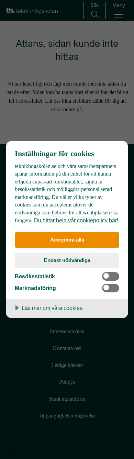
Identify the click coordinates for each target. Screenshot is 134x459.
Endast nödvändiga (67, 260)
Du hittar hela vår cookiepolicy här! (76, 220)
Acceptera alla (67, 240)
